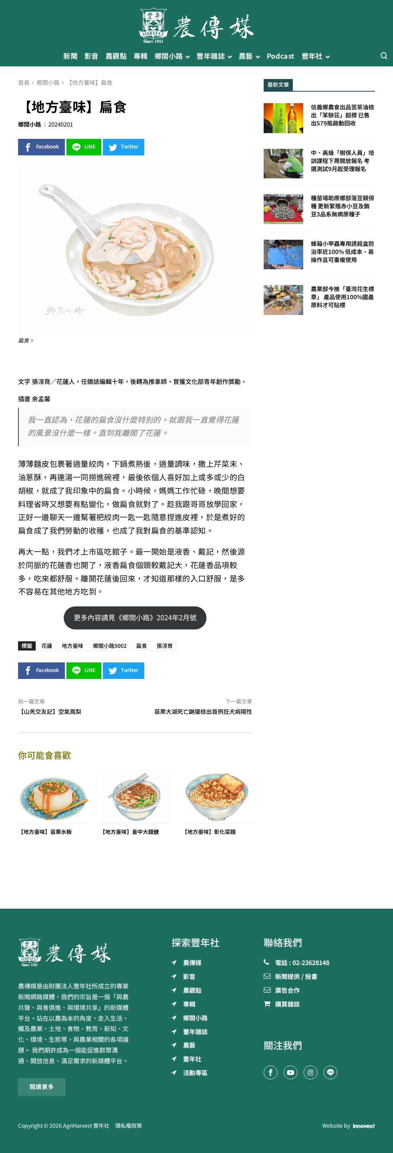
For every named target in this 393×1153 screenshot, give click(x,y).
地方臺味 (72, 646)
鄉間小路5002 (110, 646)
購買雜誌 (287, 1004)
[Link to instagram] (310, 1072)
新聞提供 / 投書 (296, 977)
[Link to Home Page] (196, 23)
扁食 (141, 646)
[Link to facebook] (270, 1072)
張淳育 (165, 646)
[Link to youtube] (290, 1072)
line (90, 147)
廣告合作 (287, 990)
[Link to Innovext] (364, 1126)
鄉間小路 (29, 124)
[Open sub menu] (187, 56)
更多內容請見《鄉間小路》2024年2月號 (135, 618)
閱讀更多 (42, 1087)
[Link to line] (330, 1072)
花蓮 (46, 646)
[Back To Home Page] (73, 952)
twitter (130, 147)
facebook (47, 147)
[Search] (383, 56)
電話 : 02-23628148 (302, 963)
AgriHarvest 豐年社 (86, 1125)
